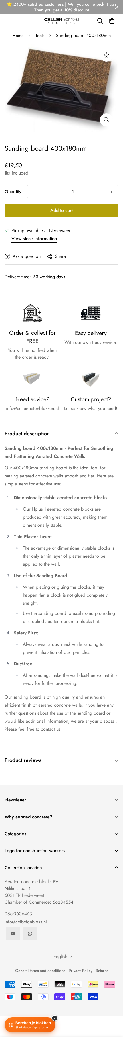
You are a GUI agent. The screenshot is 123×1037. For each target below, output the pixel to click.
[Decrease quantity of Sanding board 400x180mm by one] (34, 192)
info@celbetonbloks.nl (26, 921)
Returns (102, 970)
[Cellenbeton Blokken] (61, 21)
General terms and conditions (40, 970)
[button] (111, 21)
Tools (39, 35)
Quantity (13, 191)
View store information (34, 238)
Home (18, 35)
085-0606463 (18, 913)
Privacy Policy (80, 970)
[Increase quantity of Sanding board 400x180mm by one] (111, 192)
